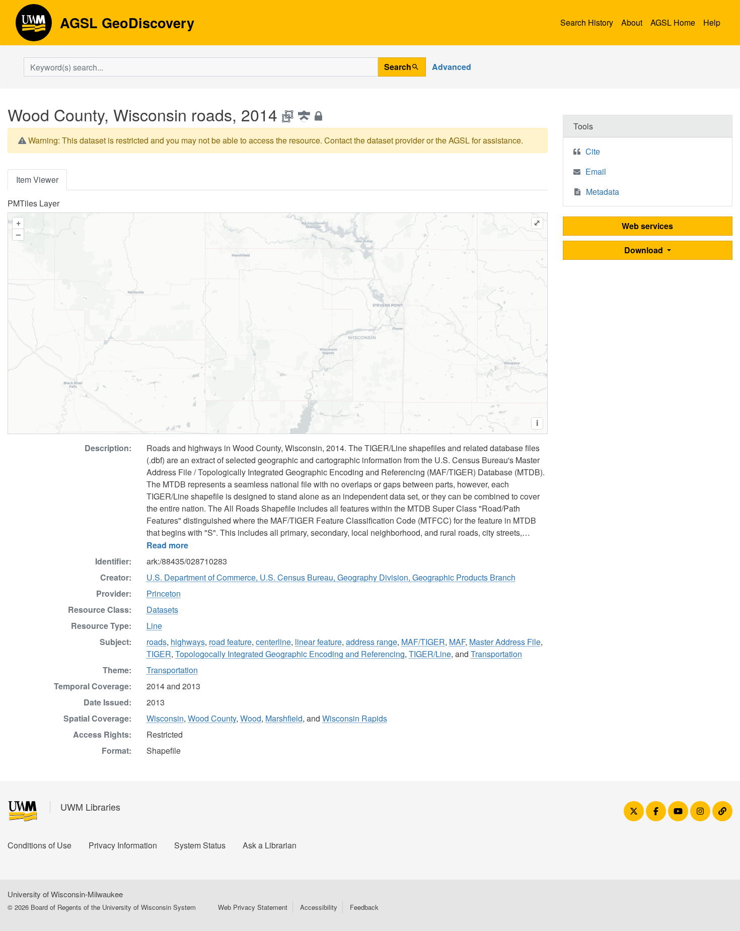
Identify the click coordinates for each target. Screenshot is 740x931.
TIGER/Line (430, 654)
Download (644, 250)
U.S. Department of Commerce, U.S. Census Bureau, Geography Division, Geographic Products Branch (330, 577)
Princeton (163, 593)
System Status (200, 845)
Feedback (364, 907)
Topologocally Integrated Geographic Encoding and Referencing (290, 654)
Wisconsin (165, 718)
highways (188, 642)
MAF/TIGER (423, 642)
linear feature (318, 642)
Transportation (496, 654)
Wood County (212, 718)
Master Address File (505, 642)
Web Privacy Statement (252, 907)
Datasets (162, 609)
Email (595, 171)
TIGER (158, 654)
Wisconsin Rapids (354, 718)
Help (711, 22)
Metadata (602, 191)
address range (371, 642)
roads (156, 642)
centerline (273, 642)
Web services (647, 226)
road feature (230, 642)
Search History (586, 22)
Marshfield (284, 718)
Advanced (451, 67)
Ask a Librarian (270, 845)
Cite (592, 151)
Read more (167, 545)
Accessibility (318, 907)
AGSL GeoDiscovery (34, 26)
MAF (457, 642)
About (631, 22)
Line (154, 625)
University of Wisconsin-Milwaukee (65, 894)
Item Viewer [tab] (37, 179)
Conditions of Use (39, 845)
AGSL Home (672, 22)
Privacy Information (123, 845)
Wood (250, 718)
